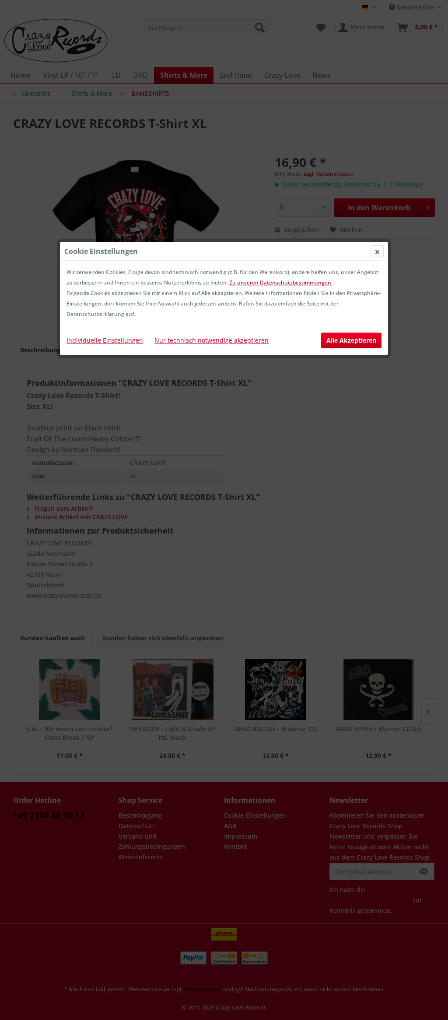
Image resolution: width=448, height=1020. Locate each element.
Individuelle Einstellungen (104, 340)
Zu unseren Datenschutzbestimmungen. (280, 282)
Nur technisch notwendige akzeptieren (211, 340)
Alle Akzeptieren (351, 340)
